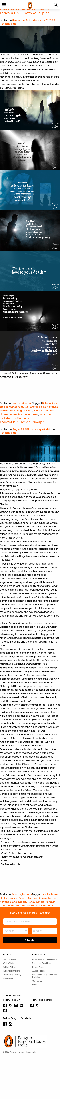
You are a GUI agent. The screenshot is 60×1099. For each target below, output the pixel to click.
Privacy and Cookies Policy (44, 959)
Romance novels (28, 414)
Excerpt (22, 898)
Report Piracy (38, 967)
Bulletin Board (50, 403)
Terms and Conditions (41, 963)
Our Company (9, 959)
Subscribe (30, 940)
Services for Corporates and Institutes (44, 976)
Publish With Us (9, 967)
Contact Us (37, 981)
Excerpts (16, 894)
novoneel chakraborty (13, 901)
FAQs (34, 985)
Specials (27, 403)
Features (16, 403)
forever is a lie (38, 406)
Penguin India (8, 23)
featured (23, 406)
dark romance (8, 406)
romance (25, 905)
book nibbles (50, 894)
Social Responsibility (12, 975)
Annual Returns (38, 971)
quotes (13, 414)
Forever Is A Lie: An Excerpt (22, 422)
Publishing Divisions (11, 971)
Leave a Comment (18, 418)
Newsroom (8, 978)
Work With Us (8, 963)
